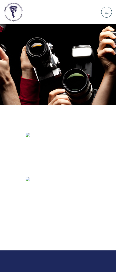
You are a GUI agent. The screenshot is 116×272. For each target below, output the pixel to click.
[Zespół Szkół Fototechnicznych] (13, 12)
